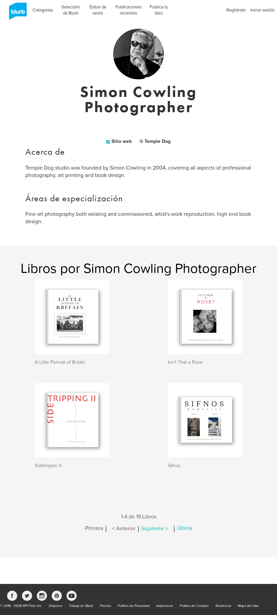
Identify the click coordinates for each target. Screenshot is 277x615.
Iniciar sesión (262, 10)
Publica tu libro (159, 10)
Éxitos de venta (98, 10)
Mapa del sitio (248, 606)
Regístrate (236, 10)
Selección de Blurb (70, 10)
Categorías (42, 10)
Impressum (164, 606)
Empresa (55, 606)
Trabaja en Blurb (81, 606)
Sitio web (121, 141)
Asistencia (223, 606)
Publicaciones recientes (129, 10)
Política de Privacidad (134, 606)
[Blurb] (16, 13)
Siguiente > (154, 528)
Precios (105, 606)
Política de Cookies (194, 606)
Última (184, 528)
